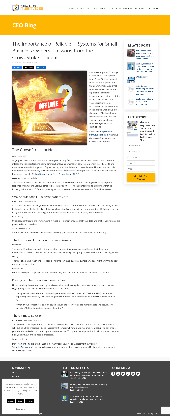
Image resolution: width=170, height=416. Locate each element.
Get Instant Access (141, 177)
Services (73, 8)
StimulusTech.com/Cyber (24, 347)
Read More (20, 409)
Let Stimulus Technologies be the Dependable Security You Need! (145, 90)
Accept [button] (10, 401)
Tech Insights (113, 8)
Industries (85, 8)
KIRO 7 (75, 174)
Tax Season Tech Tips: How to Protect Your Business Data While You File (145, 54)
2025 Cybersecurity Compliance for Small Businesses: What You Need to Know (145, 67)
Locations (140, 8)
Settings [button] (30, 401)
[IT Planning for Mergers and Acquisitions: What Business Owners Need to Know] (64, 374)
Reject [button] (20, 401)
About (14, 372)
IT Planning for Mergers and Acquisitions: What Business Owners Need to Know (89, 373)
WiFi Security (141, 77)
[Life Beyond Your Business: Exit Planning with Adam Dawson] (64, 386)
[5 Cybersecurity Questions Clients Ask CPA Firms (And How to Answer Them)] (64, 398)
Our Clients (99, 8)
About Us (127, 8)
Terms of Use (141, 413)
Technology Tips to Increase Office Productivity (144, 102)
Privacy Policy (153, 413)
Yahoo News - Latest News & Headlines (52, 174)
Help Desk (153, 8)
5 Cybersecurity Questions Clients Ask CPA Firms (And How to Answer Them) (87, 397)
